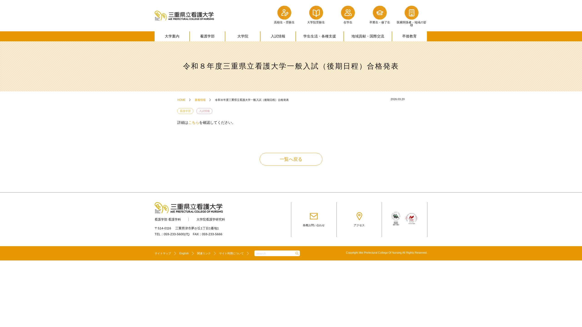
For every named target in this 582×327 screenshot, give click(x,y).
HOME (181, 100)
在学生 (348, 22)
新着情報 (200, 100)
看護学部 (207, 36)
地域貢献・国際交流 (367, 36)
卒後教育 (409, 36)
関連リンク (204, 253)
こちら (193, 122)
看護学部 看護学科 (168, 219)
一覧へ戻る (291, 159)
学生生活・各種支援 (319, 36)
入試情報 (278, 36)
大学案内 (172, 36)
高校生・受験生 (284, 22)
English (184, 253)
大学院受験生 (316, 22)
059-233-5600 (174, 234)
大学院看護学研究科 (210, 219)
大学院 (242, 36)
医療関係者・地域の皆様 (411, 24)
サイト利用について (231, 253)
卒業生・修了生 (379, 22)
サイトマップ (163, 253)
